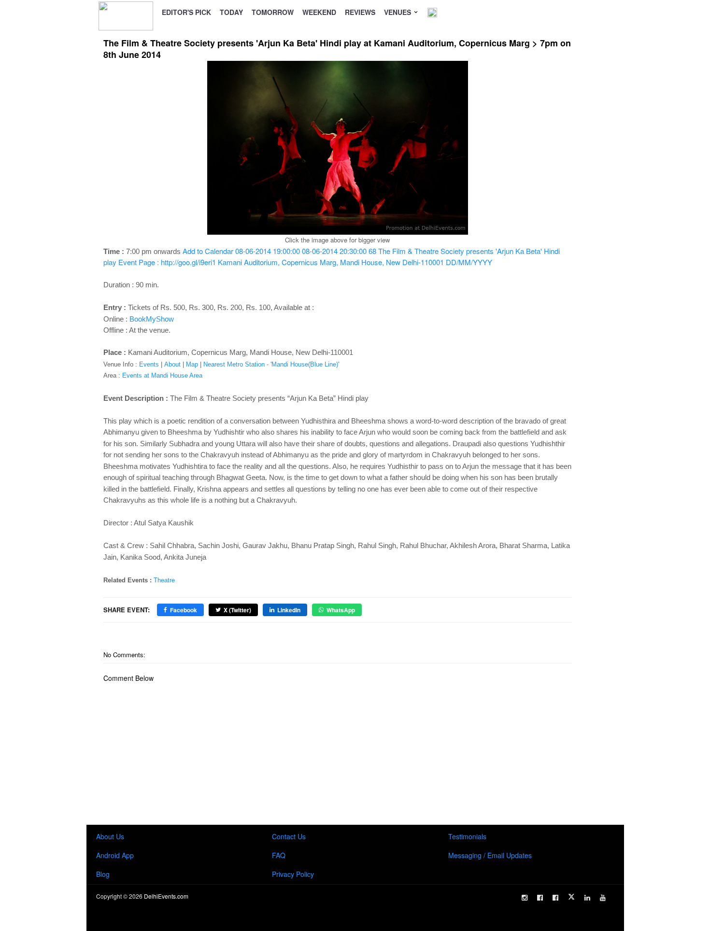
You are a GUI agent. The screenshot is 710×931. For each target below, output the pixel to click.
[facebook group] (555, 897)
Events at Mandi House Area (162, 375)
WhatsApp (341, 610)
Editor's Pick (186, 12)
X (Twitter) (237, 610)
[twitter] (571, 896)
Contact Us (289, 836)
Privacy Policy (293, 874)
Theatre (164, 580)
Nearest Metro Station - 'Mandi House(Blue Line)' (271, 364)
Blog (103, 874)
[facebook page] (540, 897)
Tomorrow (273, 12)
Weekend (319, 12)
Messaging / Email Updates (490, 855)
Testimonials (467, 836)
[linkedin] (587, 897)
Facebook (183, 610)
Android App (115, 855)
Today (231, 12)
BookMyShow (151, 319)
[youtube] (603, 897)
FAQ (278, 855)
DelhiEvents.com (166, 896)
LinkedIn (288, 610)
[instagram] (524, 897)
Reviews (360, 12)
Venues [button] (398, 12)
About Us (110, 836)
